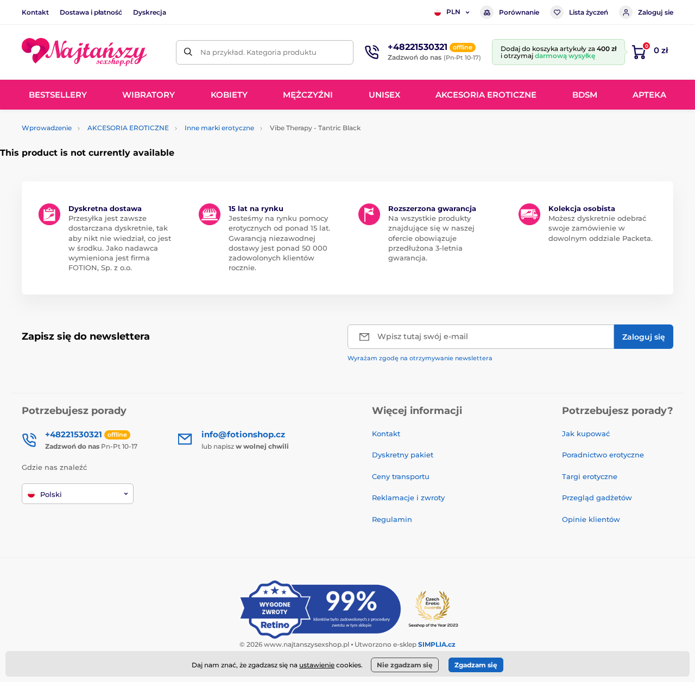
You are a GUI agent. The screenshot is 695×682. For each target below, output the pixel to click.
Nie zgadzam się (405, 665)
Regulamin (392, 519)
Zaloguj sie (655, 12)
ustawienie (316, 665)
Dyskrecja (149, 12)
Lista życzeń (588, 12)
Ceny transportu (400, 476)
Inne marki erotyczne (219, 128)
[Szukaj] (188, 52)
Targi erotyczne (589, 476)
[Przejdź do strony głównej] (84, 52)
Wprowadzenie (47, 128)
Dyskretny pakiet (402, 454)
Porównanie (519, 12)
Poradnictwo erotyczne (603, 454)
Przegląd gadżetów (597, 497)
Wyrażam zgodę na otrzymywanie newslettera (420, 358)
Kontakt (35, 12)
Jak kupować (586, 433)
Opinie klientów (591, 519)
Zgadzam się (475, 665)
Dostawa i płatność (91, 12)
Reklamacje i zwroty (408, 497)
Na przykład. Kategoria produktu (258, 52)
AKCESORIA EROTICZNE (128, 128)
